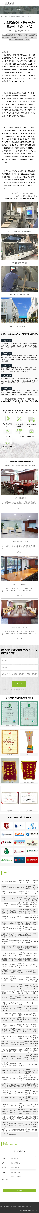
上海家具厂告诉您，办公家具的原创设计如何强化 (23, 38)
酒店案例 (22, 465)
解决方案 (13, 1206)
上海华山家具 (17, 31)
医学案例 (11, 465)
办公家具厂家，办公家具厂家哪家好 (20, 37)
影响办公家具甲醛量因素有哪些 (26, 196)
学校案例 (16, 465)
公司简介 (8, 1206)
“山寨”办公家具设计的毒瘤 (24, 193)
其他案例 (27, 465)
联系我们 (29, 1206)
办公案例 (6, 465)
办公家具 (5, 52)
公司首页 (2, 1206)
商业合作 (24, 1206)
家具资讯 (7, 16)
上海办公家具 (19, 78)
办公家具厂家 (8, 75)
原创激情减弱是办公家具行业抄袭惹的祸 (21, 16)
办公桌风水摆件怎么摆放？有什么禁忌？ (19, 34)
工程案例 (18, 1206)
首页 (2, 16)
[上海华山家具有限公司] (8, 5)
